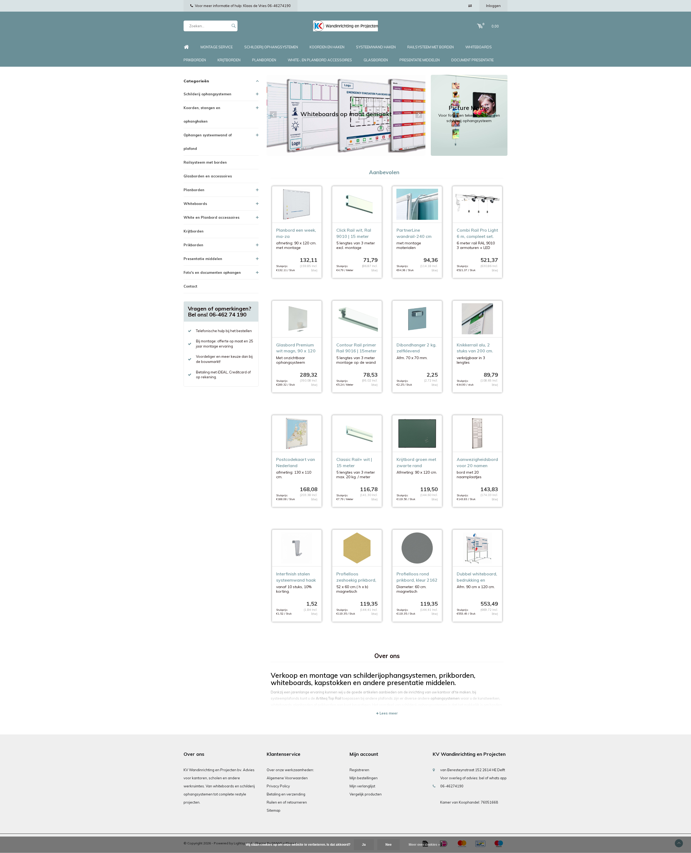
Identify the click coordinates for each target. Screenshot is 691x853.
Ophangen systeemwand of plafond (208, 142)
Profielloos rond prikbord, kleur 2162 (417, 577)
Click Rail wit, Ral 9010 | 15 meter (353, 233)
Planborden (264, 60)
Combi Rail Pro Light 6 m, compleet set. (477, 233)
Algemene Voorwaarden (287, 778)
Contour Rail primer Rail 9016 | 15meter (356, 348)
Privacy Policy (278, 786)
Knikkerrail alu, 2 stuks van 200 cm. (475, 348)
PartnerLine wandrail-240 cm (414, 233)
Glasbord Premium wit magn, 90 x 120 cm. (296, 348)
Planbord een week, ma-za (296, 233)
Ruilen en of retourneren (287, 802)
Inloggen (493, 6)
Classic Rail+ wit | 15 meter (354, 462)
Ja (364, 845)
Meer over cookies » (424, 845)
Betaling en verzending (286, 794)
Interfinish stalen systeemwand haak (296, 577)
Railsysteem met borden (430, 47)
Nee (388, 845)
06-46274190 (451, 786)
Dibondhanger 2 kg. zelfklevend (416, 348)
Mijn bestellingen (364, 778)
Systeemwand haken (376, 47)
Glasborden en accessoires (208, 176)
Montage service (217, 47)
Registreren (359, 770)
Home (186, 47)
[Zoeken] (233, 26)
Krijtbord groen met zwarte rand (416, 462)
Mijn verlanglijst (362, 786)
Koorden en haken (327, 47)
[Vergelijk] (470, 6)
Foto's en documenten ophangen (212, 272)
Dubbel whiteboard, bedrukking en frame (477, 577)
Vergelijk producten (366, 794)
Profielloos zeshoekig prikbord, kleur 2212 (356, 577)
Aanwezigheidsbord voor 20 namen (477, 462)
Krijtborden (229, 60)
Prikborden (195, 60)
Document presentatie (472, 60)
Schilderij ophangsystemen (271, 47)
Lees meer (388, 713)
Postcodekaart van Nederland (295, 462)
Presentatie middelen (419, 60)
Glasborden (376, 60)
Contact (190, 286)
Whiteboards (478, 47)
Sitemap (273, 810)
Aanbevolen (384, 172)
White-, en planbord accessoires (320, 60)
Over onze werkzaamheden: (290, 770)
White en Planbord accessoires (211, 217)
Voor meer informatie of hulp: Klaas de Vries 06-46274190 (243, 6)
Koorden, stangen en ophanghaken (202, 114)
